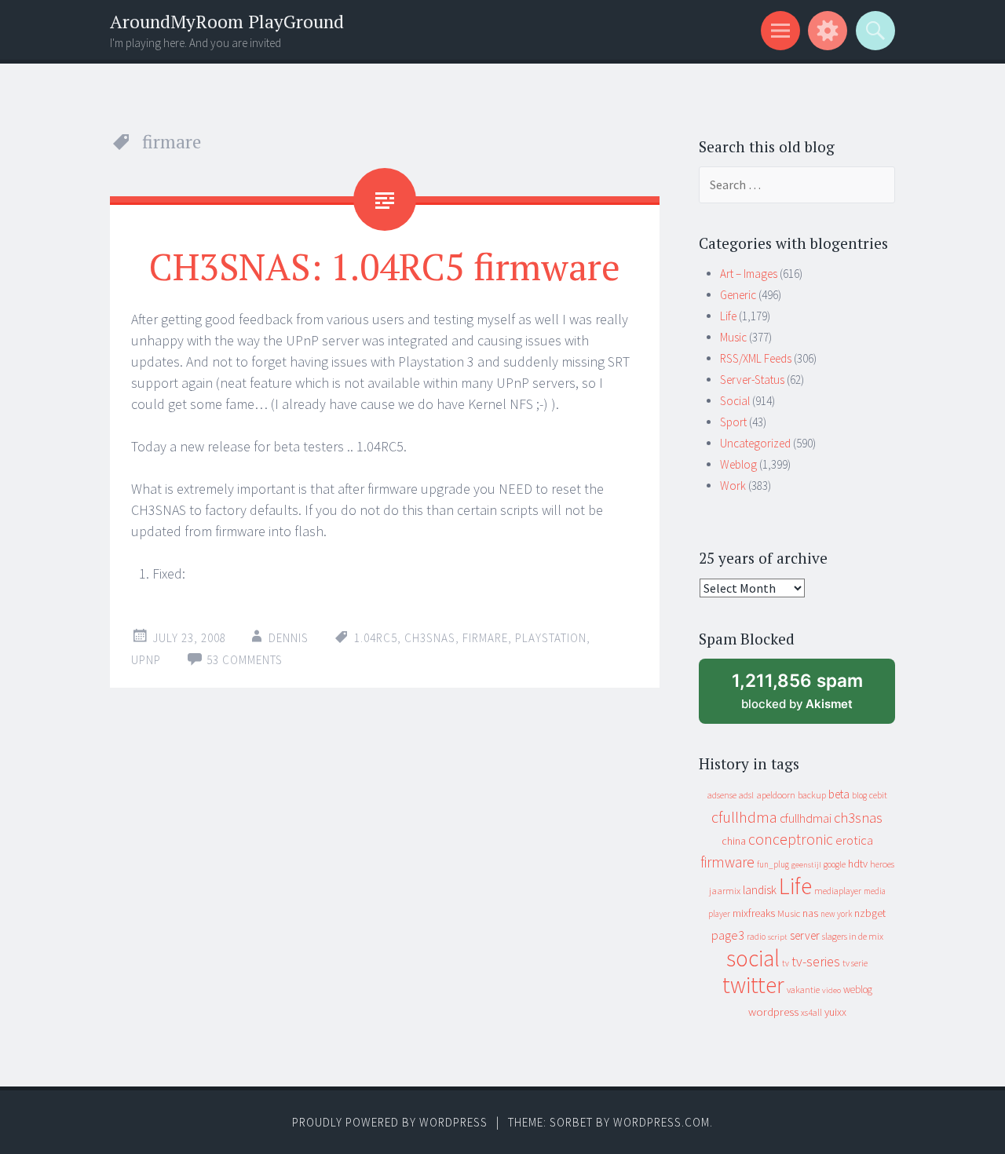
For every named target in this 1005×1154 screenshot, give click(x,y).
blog (859, 795)
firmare (485, 637)
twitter (753, 984)
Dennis (289, 637)
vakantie (803, 989)
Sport (733, 421)
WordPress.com (661, 1122)
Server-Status (752, 379)
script (778, 937)
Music (733, 337)
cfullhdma (744, 817)
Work (733, 485)
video (831, 990)
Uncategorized (755, 443)
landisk (760, 889)
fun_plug (773, 864)
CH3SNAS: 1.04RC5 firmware (384, 266)
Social (735, 400)
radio (756, 936)
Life (728, 316)
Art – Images (748, 273)
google (835, 864)
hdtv (858, 863)
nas (810, 913)
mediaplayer (837, 891)
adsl (746, 795)
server (805, 935)
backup (812, 795)
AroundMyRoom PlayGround (227, 21)
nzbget (870, 913)
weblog (857, 989)
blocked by (812, 697)
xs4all (811, 1012)
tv (785, 963)
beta (839, 794)
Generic (738, 294)
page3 (727, 935)
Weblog (738, 464)
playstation (551, 637)
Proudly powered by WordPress (390, 1122)
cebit (878, 795)
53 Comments (244, 659)
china (734, 841)
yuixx (835, 1012)
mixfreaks (754, 913)
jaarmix (724, 891)
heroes (882, 864)
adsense (721, 795)
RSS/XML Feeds (755, 358)
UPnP (146, 659)
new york (836, 913)
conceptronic (790, 839)
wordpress (773, 1011)
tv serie (855, 963)
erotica (854, 840)
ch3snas (429, 637)
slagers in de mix (852, 936)
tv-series (815, 961)
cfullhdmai (805, 818)
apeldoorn (775, 795)
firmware (727, 862)
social (753, 958)
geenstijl (806, 865)
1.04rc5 (375, 637)
